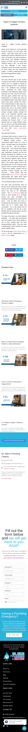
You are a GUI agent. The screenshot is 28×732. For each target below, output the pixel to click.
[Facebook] (21, 2)
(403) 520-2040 (10, 555)
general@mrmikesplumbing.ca (14, 558)
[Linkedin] (27, 2)
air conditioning (15, 193)
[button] (26, 7)
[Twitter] (24, 2)
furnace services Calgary (17, 174)
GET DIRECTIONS (6, 478)
